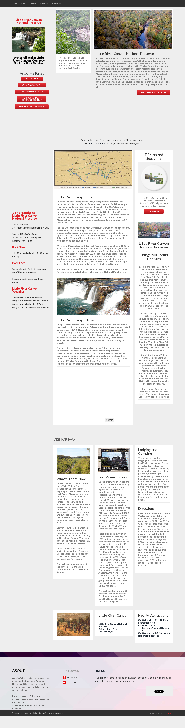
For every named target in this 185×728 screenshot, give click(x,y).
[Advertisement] (31, 157)
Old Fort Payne (106, 631)
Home (14, 3)
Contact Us (17, 713)
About (28, 713)
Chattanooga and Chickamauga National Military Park (154, 634)
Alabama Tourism (146, 625)
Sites (22, 3)
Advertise (56, 3)
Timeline (32, 3)
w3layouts (168, 713)
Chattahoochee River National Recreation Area (153, 621)
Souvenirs (43, 3)
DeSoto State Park (107, 629)
